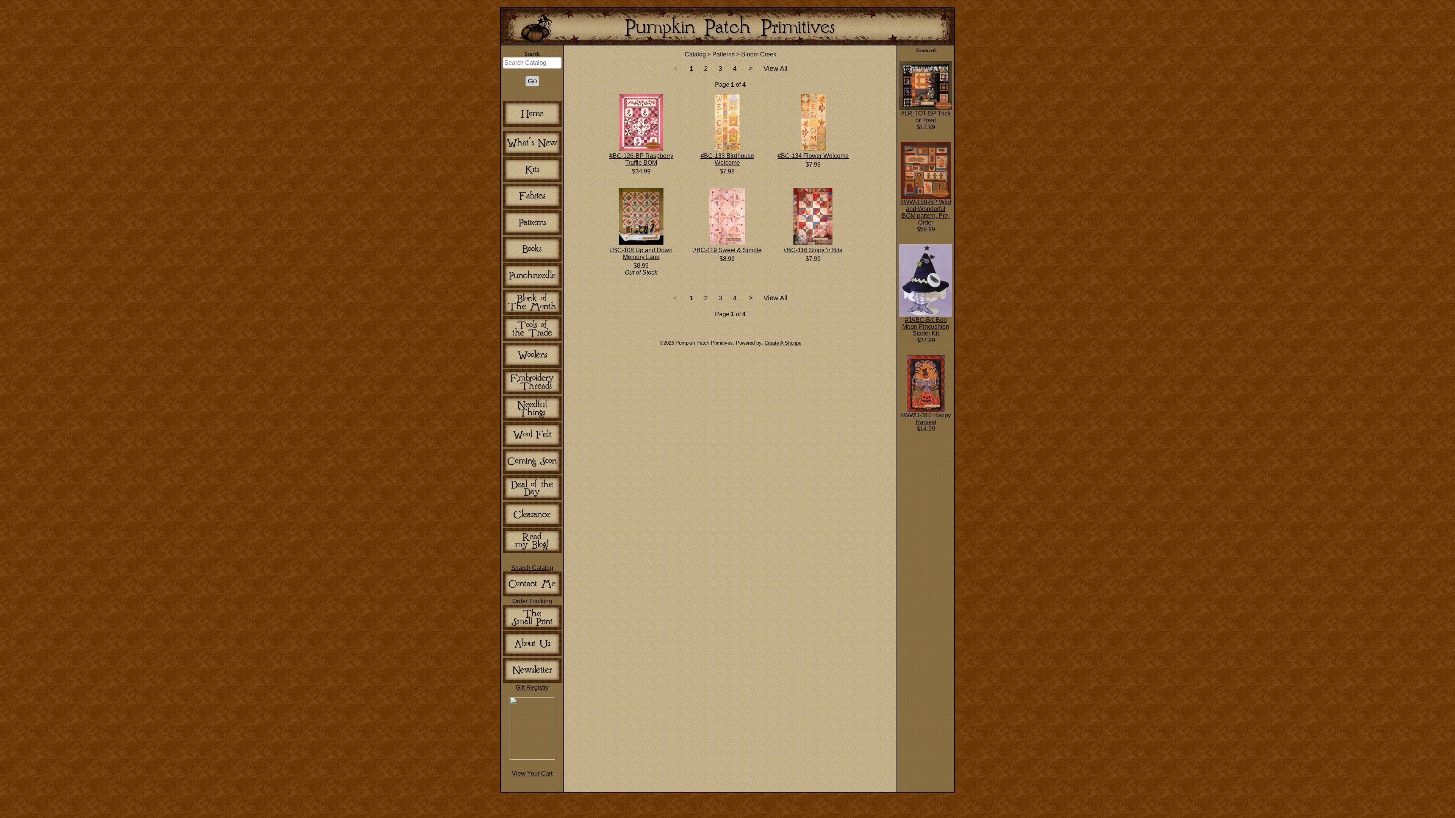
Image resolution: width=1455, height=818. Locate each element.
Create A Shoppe (783, 343)
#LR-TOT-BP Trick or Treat (926, 116)
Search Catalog (532, 568)
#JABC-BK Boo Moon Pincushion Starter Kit (925, 327)
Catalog (695, 54)
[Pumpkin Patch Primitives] (532, 757)
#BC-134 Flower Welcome (813, 156)
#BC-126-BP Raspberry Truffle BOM (641, 159)
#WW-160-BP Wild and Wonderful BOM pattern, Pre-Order (925, 212)
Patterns (723, 54)
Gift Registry (532, 687)
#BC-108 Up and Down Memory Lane (641, 253)
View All (775, 68)
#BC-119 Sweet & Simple (727, 250)
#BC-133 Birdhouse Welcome (727, 159)
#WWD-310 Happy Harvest (925, 418)
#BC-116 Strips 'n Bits (813, 250)
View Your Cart (532, 773)
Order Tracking (532, 601)
